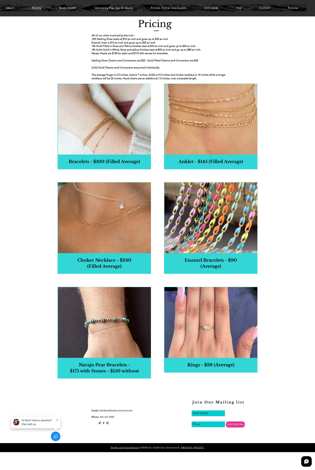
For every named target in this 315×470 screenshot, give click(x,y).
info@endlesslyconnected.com (116, 410)
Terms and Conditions (125, 447)
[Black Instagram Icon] (107, 423)
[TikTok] (99, 423)
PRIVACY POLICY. (192, 447)
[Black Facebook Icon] (103, 423)
